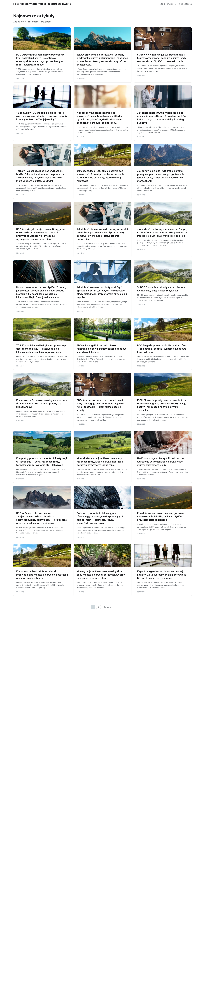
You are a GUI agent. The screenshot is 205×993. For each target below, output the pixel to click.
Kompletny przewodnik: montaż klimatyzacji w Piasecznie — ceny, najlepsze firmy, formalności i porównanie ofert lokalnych (41, 461)
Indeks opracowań (167, 4)
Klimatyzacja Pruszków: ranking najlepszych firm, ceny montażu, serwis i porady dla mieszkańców (41, 403)
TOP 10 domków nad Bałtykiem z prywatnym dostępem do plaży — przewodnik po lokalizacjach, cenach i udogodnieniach (41, 349)
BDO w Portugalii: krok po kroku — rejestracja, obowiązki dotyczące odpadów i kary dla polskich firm (102, 349)
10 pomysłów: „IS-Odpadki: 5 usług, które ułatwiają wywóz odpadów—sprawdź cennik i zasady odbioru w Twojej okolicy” (41, 116)
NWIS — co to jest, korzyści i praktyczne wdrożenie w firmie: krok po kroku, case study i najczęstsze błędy (160, 461)
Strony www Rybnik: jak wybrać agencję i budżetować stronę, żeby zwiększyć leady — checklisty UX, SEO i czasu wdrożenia (161, 58)
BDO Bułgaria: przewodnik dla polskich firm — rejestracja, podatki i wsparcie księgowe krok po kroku (161, 349)
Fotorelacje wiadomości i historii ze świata (42, 3)
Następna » (108, 607)
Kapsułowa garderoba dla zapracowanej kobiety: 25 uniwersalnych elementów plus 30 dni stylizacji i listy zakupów (161, 574)
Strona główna (185, 4)
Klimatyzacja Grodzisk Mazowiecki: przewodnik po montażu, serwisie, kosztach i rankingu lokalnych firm (42, 574)
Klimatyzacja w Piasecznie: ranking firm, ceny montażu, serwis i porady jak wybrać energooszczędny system (101, 574)
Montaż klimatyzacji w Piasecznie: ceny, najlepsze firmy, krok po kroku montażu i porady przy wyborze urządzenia (100, 461)
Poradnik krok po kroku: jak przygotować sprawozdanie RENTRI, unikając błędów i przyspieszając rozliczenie (160, 516)
